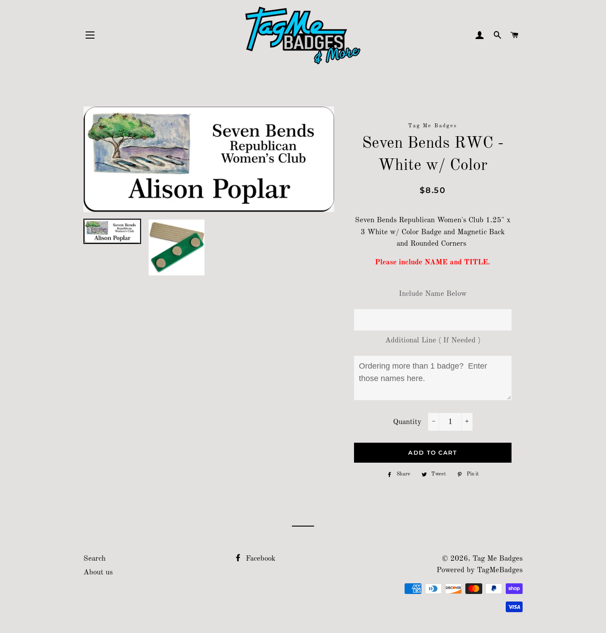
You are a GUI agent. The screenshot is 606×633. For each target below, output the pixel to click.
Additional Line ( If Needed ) (432, 340)
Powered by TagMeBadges (480, 570)
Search (94, 558)
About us (98, 572)
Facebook (259, 558)
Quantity (407, 422)
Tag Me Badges (497, 558)
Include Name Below (433, 294)
